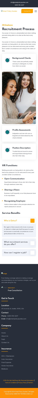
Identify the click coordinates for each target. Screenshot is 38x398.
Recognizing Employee (14, 201)
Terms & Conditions (11, 382)
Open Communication (14, 179)
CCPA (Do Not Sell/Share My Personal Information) (18, 380)
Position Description (21, 148)
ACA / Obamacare (7, 356)
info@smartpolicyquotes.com (19, 2)
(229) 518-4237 (19, 5)
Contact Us (27, 11)
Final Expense (6, 362)
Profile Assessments (21, 130)
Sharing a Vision (11, 190)
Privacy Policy (22, 382)
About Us (4, 336)
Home (3, 333)
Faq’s (3, 339)
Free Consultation (15, 290)
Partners (30, 382)
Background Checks (21, 58)
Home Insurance (7, 366)
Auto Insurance (6, 359)
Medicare (4, 369)
